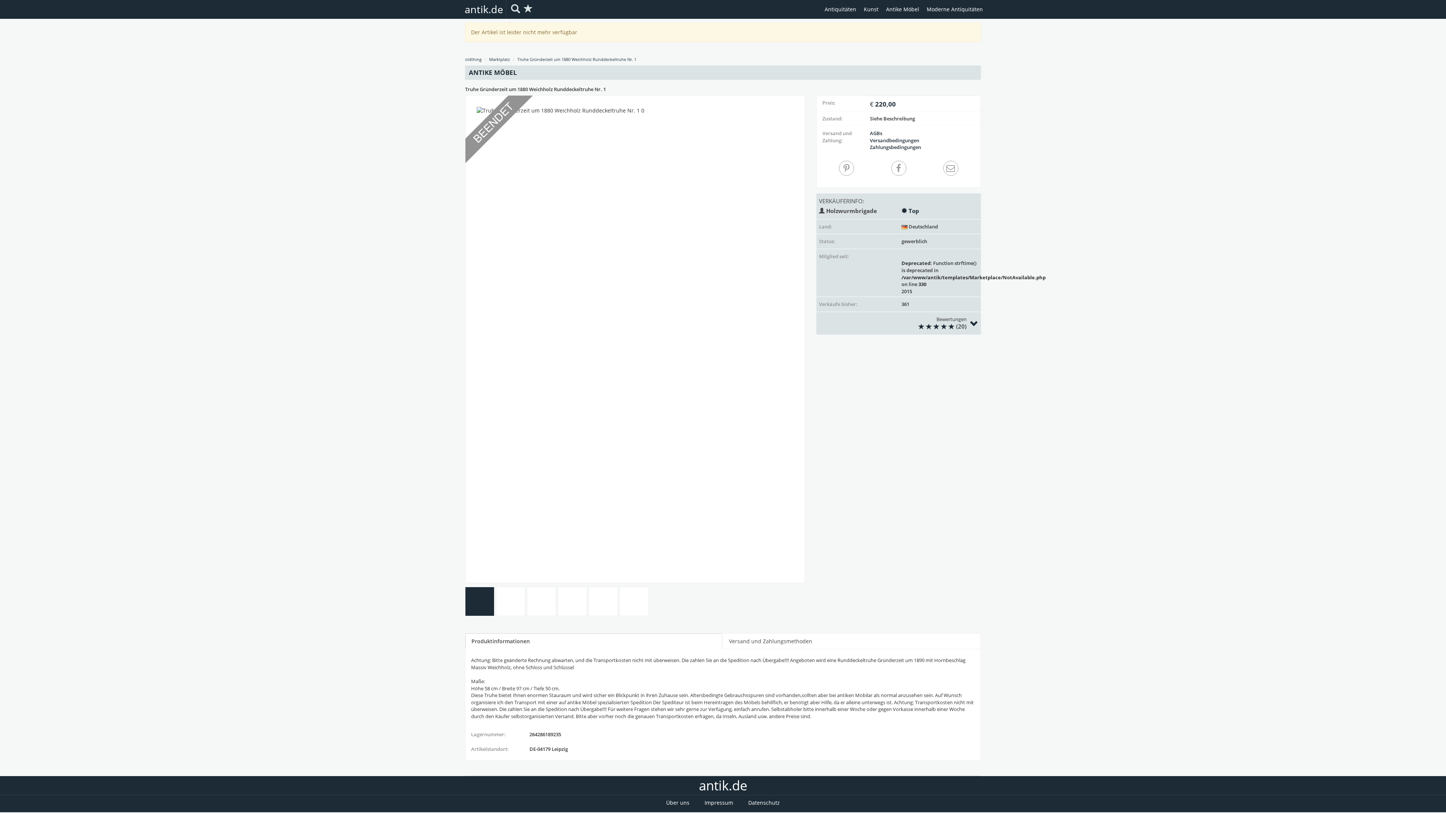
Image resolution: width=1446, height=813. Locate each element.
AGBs (876, 133)
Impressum (719, 802)
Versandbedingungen (894, 140)
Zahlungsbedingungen (895, 147)
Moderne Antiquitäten (955, 9)
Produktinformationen (500, 641)
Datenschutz (764, 802)
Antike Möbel (902, 9)
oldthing (473, 59)
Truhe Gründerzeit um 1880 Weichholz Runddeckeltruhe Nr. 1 (576, 59)
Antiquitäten (840, 9)
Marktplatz (499, 59)
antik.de (484, 9)
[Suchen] (515, 9)
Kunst (871, 9)
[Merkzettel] (528, 9)
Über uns (677, 802)
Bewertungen (952, 323)
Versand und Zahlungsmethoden (770, 641)
